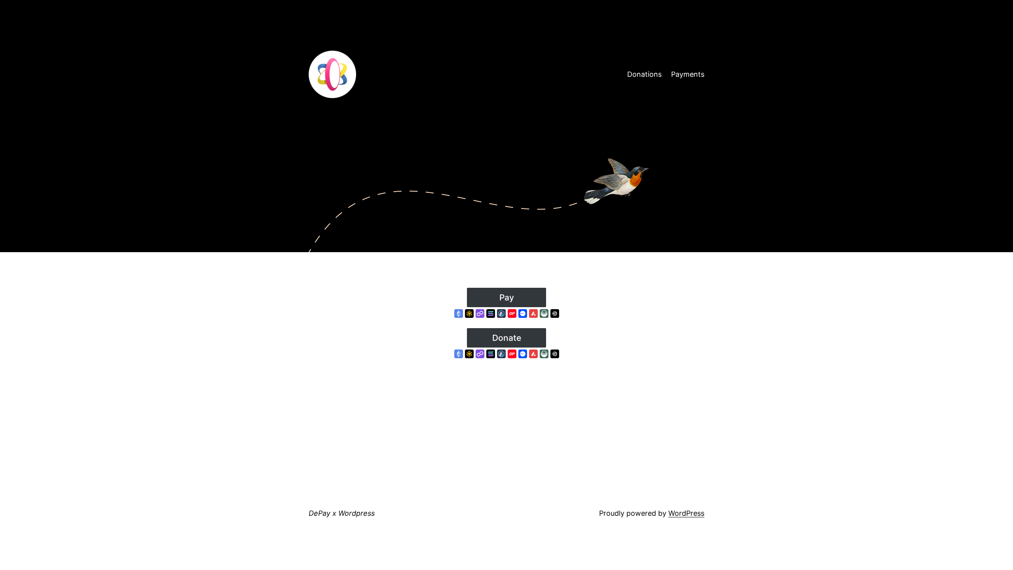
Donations (644, 74)
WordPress (686, 513)
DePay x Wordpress (342, 513)
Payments (687, 74)
